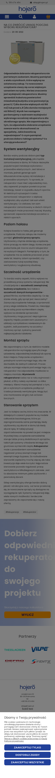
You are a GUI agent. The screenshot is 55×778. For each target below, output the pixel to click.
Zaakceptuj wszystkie (27, 762)
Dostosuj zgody (27, 755)
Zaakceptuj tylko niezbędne (27, 748)
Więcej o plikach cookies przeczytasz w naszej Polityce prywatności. (25, 739)
